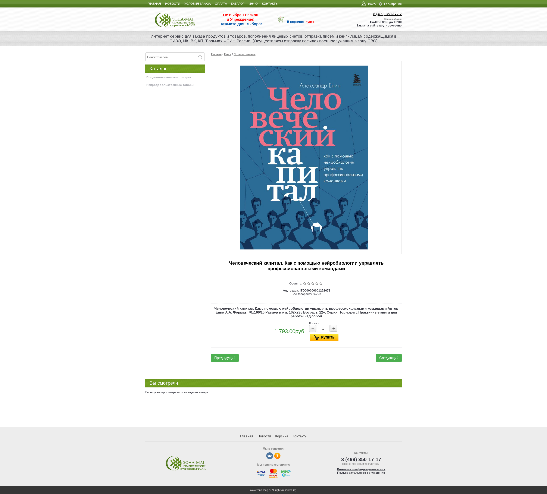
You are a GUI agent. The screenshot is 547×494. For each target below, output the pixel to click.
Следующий (388, 358)
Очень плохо (305, 283)
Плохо (309, 283)
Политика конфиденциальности (361, 469)
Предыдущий (224, 358)
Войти (372, 4)
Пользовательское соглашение (361, 472)
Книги (227, 54)
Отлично (321, 283)
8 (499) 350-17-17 (387, 14)
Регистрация (393, 4)
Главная (216, 54)
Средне (313, 283)
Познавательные (245, 54)
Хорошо (317, 283)
